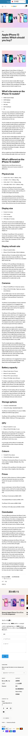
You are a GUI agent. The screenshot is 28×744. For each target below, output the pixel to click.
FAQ (3, 31)
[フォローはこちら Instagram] (10, 708)
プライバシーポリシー (12, 628)
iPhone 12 (6, 73)
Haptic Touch (8, 138)
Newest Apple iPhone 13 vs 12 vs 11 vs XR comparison (12, 613)
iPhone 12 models (14, 147)
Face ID (14, 152)
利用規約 (22, 628)
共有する (4, 584)
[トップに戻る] (24, 734)
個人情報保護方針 (20, 688)
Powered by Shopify (11, 722)
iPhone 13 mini (20, 82)
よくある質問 (19, 683)
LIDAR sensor (18, 343)
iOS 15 (21, 131)
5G (14, 133)
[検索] (5, 6)
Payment (4, 686)
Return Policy (19, 691)
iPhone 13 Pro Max (20, 84)
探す (17, 686)
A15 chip (7, 129)
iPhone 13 (4, 84)
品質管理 (18, 680)
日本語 (16, 1)
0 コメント (8, 578)
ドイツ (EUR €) (6, 718)
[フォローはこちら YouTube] (3, 712)
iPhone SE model (10, 154)
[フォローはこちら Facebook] (3, 708)
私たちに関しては (6, 680)
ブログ (3, 683)
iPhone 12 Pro (13, 73)
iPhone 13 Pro (10, 84)
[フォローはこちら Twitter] (7, 708)
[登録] (24, 672)
